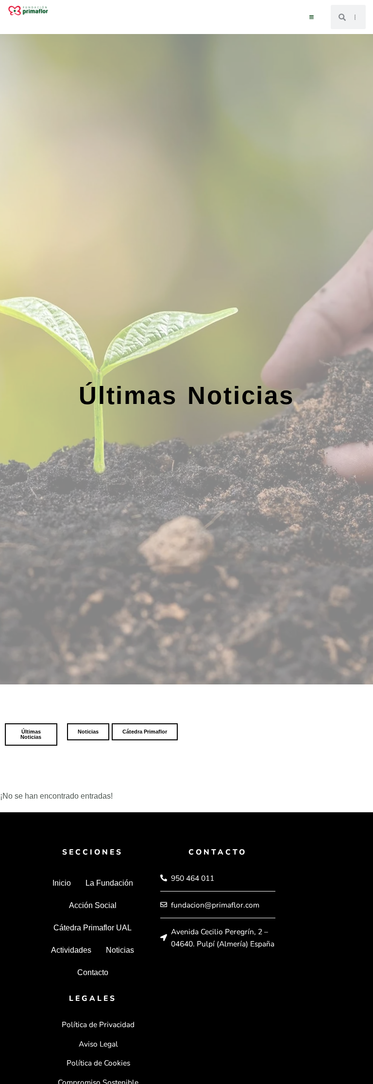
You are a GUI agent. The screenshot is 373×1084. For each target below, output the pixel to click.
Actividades (71, 950)
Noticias (120, 950)
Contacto (92, 972)
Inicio (61, 883)
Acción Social (93, 905)
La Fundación (109, 883)
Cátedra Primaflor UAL (92, 928)
